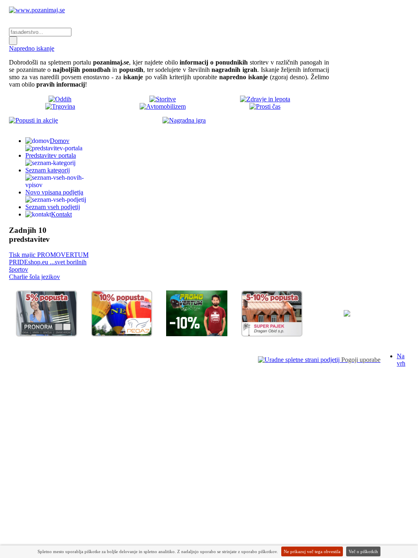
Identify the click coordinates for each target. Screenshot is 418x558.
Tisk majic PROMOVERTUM (49, 254)
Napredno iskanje (31, 48)
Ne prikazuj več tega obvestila (312, 551)
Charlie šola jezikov (34, 276)
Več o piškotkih (363, 551)
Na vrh (401, 360)
